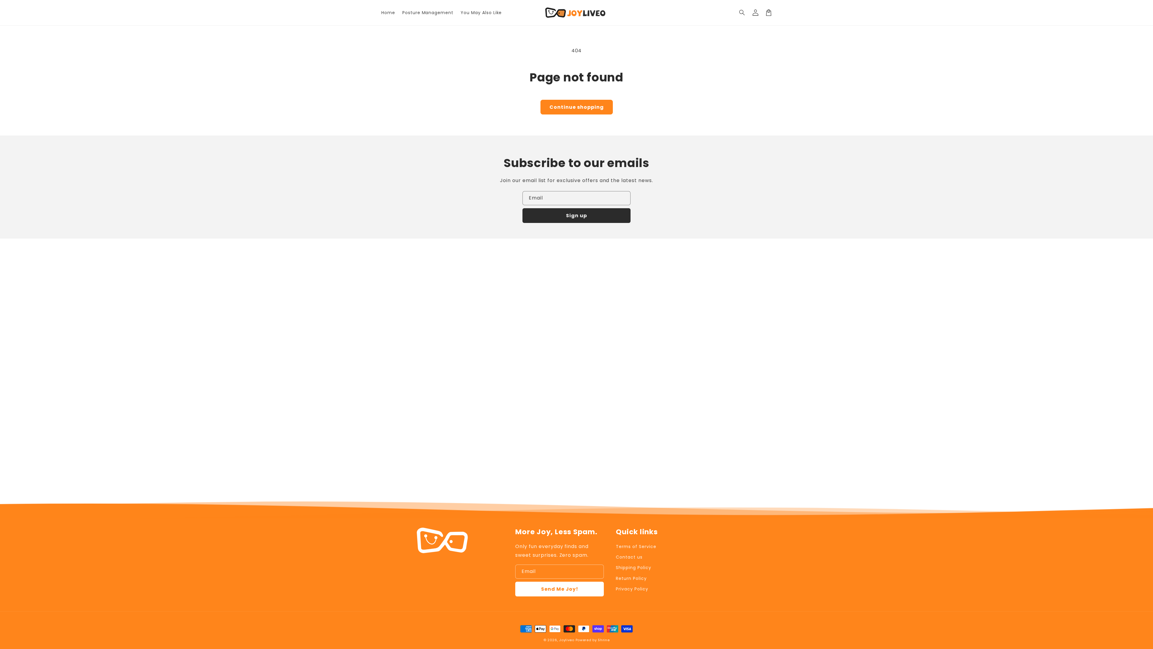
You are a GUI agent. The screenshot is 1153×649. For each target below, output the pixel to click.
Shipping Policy (633, 568)
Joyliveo (566, 640)
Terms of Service (636, 547)
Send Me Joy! (559, 589)
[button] (742, 12)
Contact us (629, 557)
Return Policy (631, 578)
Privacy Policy (632, 589)
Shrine (604, 640)
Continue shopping (576, 107)
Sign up (576, 215)
